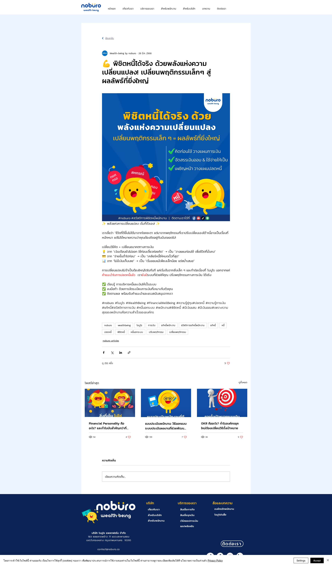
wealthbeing (124, 325)
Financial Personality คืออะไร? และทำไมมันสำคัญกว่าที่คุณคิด (108, 425)
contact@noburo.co (108, 549)
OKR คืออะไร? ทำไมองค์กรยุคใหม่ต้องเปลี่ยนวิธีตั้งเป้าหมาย (220, 425)
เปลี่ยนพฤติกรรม (177, 332)
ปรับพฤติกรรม (156, 332)
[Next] (102, 38)
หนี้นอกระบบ (137, 332)
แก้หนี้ (213, 325)
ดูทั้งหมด (243, 382)
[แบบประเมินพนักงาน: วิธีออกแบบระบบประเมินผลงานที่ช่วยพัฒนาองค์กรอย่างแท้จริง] (166, 403)
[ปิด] (328, 560)
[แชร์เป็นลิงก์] (129, 352)
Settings (301, 560)
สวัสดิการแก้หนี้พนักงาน (192, 325)
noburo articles (111, 341)
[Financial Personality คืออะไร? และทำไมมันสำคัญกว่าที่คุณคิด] (110, 403)
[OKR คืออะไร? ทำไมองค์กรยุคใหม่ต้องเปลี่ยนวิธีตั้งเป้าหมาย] (222, 403)
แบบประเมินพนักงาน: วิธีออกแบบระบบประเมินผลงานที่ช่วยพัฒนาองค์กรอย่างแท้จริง (166, 426)
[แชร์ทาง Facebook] (103, 352)
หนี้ (223, 325)
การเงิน (151, 325)
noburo (108, 325)
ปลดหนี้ (108, 332)
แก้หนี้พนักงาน (168, 325)
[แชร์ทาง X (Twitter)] (112, 352)
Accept (317, 560)
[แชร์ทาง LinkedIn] (120, 352)
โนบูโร (139, 325)
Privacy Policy (215, 560)
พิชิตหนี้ (121, 332)
